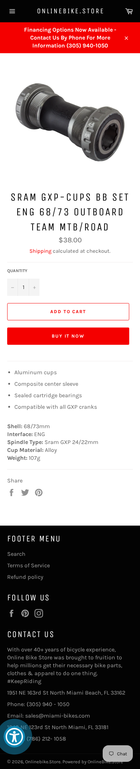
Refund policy (25, 576)
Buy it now (68, 336)
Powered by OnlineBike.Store (92, 761)
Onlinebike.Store (70, 11)
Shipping (40, 251)
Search (16, 553)
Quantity (17, 270)
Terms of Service (28, 565)
